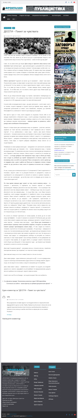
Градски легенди (24, 15)
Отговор (9, 314)
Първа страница (12, 15)
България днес (56, 15)
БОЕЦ (35, 379)
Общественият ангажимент (9, 402)
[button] (49, 15)
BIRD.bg (36, 376)
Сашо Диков (52, 392)
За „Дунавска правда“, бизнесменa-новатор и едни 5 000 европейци (25, 281)
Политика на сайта (7, 400)
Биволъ (36, 372)
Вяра (8, 19)
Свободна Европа (53, 396)
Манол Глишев (38, 395)
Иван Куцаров (38, 388)
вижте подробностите (69, 169)
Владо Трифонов (38, 382)
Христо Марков (38, 401)
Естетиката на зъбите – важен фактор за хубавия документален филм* (28, 283)
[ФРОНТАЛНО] (4, 17)
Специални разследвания (40, 15)
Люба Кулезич (52, 386)
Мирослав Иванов (39, 398)
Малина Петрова (38, 392)
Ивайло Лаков (52, 378)
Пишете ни (5, 406)
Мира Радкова (17, 36)
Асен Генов (52, 371)
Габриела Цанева (38, 385)
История (66, 15)
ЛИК (13, 19)
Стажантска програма (8, 404)
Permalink (21, 299)
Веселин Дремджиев (54, 374)
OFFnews (51, 399)
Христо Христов (38, 404)
